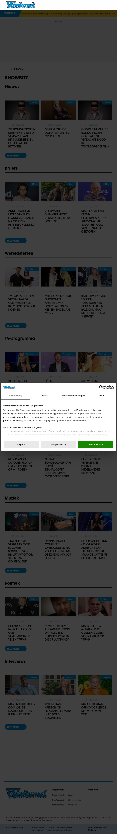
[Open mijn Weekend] (100, 4)
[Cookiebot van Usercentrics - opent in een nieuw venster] (101, 387)
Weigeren (21, 444)
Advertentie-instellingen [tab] (73, 395)
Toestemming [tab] (15, 395)
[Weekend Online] (20, 4)
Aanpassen (56, 444)
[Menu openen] (92, 4)
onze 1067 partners (20, 410)
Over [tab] (101, 395)
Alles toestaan (95, 444)
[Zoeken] (108, 5)
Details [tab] (44, 395)
